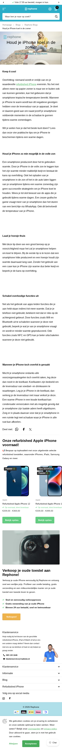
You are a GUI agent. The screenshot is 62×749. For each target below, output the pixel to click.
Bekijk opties (12, 520)
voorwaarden (34, 729)
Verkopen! (11, 617)
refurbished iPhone (26, 84)
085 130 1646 (11, 655)
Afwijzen (13, 743)
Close (31, 666)
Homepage (7, 25)
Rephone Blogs (31, 25)
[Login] (49, 9)
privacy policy (50, 729)
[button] (3, 2)
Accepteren (31, 743)
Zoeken (56, 16)
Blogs (18, 25)
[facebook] (9, 698)
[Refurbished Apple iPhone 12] (17, 481)
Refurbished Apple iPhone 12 (16, 504)
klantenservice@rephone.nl (18, 659)
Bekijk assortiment (4, 9)
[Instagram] (3, 698)
